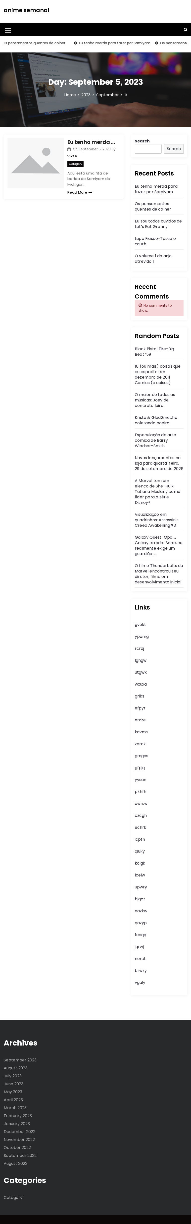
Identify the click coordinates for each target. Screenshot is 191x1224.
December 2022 (19, 1132)
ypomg (142, 636)
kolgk (140, 863)
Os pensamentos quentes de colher (153, 206)
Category (75, 164)
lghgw (140, 660)
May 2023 (13, 1092)
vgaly (140, 982)
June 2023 (13, 1084)
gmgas (141, 756)
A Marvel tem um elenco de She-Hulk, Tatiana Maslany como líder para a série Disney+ (157, 491)
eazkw (141, 911)
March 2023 (15, 1108)
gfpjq (140, 768)
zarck (140, 744)
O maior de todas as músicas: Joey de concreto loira (155, 400)
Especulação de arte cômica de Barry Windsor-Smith (155, 440)
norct (140, 959)
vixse (72, 156)
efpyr (140, 708)
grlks (139, 696)
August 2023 (15, 1068)
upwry (141, 887)
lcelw (140, 875)
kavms (141, 732)
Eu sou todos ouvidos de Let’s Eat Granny (158, 223)
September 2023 (20, 1060)
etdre (140, 720)
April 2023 (13, 1100)
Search (142, 141)
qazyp (141, 923)
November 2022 (19, 1139)
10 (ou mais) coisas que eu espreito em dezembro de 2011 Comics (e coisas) (158, 374)
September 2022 (20, 1155)
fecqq (140, 935)
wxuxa (141, 684)
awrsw (141, 803)
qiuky (140, 851)
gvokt (140, 624)
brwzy (141, 970)
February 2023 (18, 1116)
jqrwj (139, 947)
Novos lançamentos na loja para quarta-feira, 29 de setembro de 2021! (159, 463)
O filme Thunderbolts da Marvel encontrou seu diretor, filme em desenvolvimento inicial (159, 574)
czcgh (141, 815)
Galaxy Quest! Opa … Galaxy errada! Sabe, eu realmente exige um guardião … (159, 545)
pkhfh (140, 791)
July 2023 (13, 1076)
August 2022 (15, 1163)
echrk (140, 827)
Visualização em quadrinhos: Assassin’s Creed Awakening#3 (157, 520)
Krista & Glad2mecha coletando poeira (156, 420)
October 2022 (17, 1147)
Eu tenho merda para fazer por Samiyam (107, 43)
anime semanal (26, 10)
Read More (77, 192)
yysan (140, 780)
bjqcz (140, 899)
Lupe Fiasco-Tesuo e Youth (155, 241)
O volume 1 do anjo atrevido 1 (153, 258)
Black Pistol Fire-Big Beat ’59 (154, 351)
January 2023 (17, 1124)
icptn (140, 839)
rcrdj (139, 648)
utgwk (141, 672)
